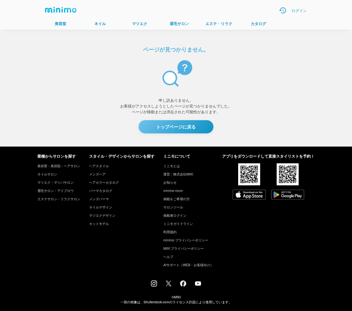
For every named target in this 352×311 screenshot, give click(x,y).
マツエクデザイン (102, 215)
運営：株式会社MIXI (178, 174)
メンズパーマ (99, 198)
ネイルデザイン (100, 207)
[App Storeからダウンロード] (249, 195)
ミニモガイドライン (178, 223)
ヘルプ (168, 256)
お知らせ (170, 182)
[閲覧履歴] (282, 10)
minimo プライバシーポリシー (185, 240)
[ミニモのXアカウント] (168, 284)
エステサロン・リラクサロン (58, 198)
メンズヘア (97, 174)
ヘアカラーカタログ (104, 182)
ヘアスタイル (99, 165)
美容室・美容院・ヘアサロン (58, 165)
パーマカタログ (100, 190)
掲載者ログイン (174, 215)
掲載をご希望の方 (176, 198)
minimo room (173, 190)
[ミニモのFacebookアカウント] (183, 285)
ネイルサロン (47, 174)
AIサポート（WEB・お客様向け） (188, 264)
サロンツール (173, 207)
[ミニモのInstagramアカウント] (154, 285)
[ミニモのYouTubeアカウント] (198, 284)
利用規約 (170, 231)
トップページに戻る (176, 126)
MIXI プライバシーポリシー (183, 248)
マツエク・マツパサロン (55, 182)
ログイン (299, 10)
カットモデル (99, 223)
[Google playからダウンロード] (287, 195)
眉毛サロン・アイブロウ (55, 190)
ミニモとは (171, 165)
